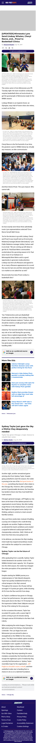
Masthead (20, 707)
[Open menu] (3, 3)
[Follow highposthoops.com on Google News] (31, 352)
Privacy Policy (21, 717)
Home (3, 413)
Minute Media (10, 731)
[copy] (12, 48)
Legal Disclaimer (7, 723)
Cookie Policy (21, 720)
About (3, 707)
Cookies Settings (23, 726)
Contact (19, 710)
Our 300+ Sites (6, 713)
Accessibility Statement (25, 723)
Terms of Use (6, 720)
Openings (4, 710)
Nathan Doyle (8, 440)
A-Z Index (4, 726)
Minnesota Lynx (11, 413)
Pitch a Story (5, 717)
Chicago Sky (10, 694)
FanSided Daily (22, 713)
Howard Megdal (9, 44)
